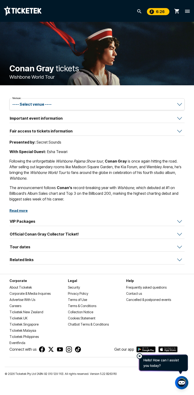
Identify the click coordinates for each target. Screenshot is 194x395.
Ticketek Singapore (24, 324)
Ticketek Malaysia (22, 330)
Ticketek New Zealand (26, 312)
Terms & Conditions (82, 306)
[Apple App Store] (168, 349)
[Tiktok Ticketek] (78, 349)
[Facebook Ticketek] (42, 349)
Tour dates (20, 247)
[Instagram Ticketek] (69, 349)
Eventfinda (17, 343)
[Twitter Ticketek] (51, 349)
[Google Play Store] (146, 349)
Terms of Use (77, 300)
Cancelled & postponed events (148, 300)
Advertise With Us (22, 300)
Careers (15, 306)
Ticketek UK (18, 318)
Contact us (134, 293)
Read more (18, 211)
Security (74, 287)
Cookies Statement (81, 318)
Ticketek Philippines (24, 337)
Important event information (36, 118)
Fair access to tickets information (41, 131)
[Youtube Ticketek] (60, 349)
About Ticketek (20, 287)
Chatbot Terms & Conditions (88, 324)
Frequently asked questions (146, 287)
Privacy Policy (78, 293)
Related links (22, 259)
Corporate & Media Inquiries (30, 293)
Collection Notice (80, 312)
